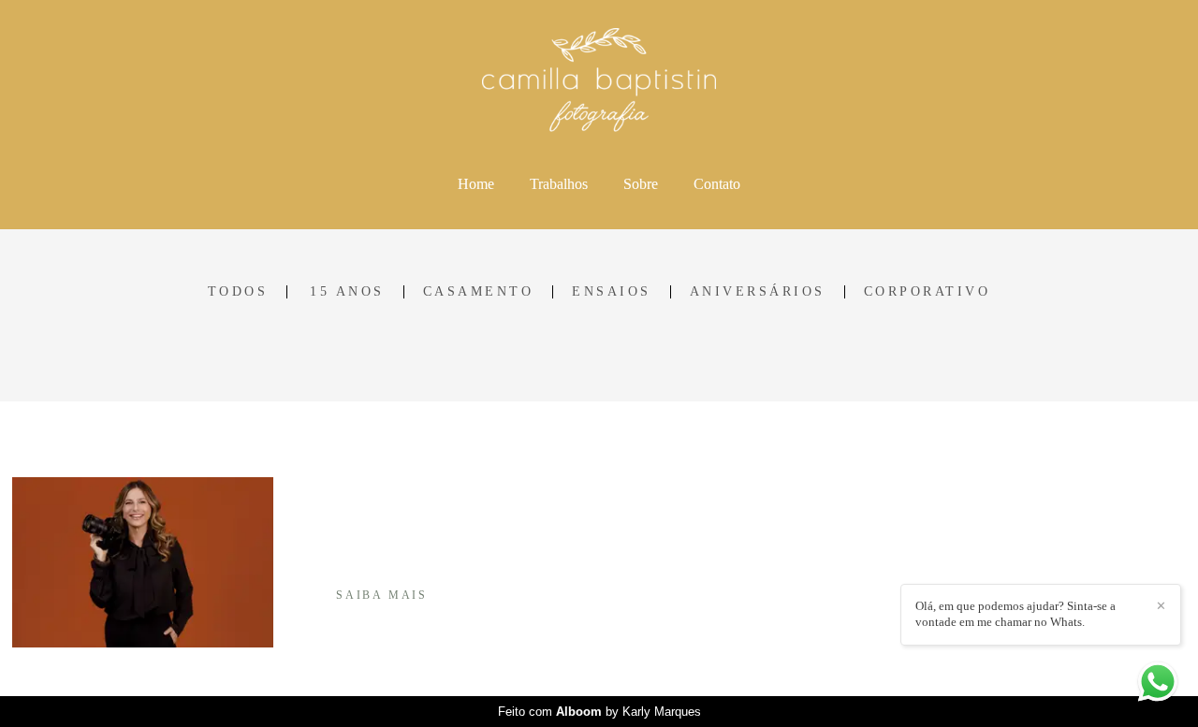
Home (476, 184)
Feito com (599, 712)
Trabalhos (559, 184)
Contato (717, 184)
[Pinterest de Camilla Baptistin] (943, 581)
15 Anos (347, 291)
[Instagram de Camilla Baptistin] (918, 581)
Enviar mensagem (978, 508)
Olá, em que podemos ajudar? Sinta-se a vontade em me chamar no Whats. (1015, 614)
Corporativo (927, 291)
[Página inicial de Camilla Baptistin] (599, 81)
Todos (238, 291)
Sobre (640, 184)
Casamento (478, 291)
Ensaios (611, 291)
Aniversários (757, 291)
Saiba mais (382, 595)
